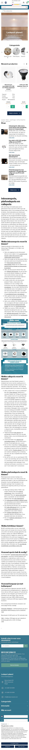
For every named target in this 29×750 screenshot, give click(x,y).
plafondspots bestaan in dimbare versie (17, 500)
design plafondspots (21, 495)
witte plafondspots (11, 507)
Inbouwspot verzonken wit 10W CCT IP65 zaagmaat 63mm (8, 87)
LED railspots (17, 432)
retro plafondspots (19, 498)
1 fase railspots (13, 392)
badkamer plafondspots (15, 518)
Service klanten (14, 665)
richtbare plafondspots (13, 512)
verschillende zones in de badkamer (15, 294)
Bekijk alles (13, 190)
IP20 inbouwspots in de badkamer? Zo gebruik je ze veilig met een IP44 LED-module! (17, 172)
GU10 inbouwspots (21, 306)
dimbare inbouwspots (12, 271)
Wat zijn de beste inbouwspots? (14, 155)
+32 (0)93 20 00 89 (9, 688)
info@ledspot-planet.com (11, 697)
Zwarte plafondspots (13, 509)
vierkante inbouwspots (12, 313)
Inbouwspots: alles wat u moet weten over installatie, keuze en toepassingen (18, 127)
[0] (27, 2)
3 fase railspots (11, 397)
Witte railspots (23, 445)
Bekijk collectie (13, 113)
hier (20, 738)
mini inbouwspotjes (17, 299)
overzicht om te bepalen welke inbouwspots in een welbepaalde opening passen (15, 255)
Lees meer (11, 137)
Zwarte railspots (17, 450)
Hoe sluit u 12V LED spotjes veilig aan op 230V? (17, 141)
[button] (5, 724)
